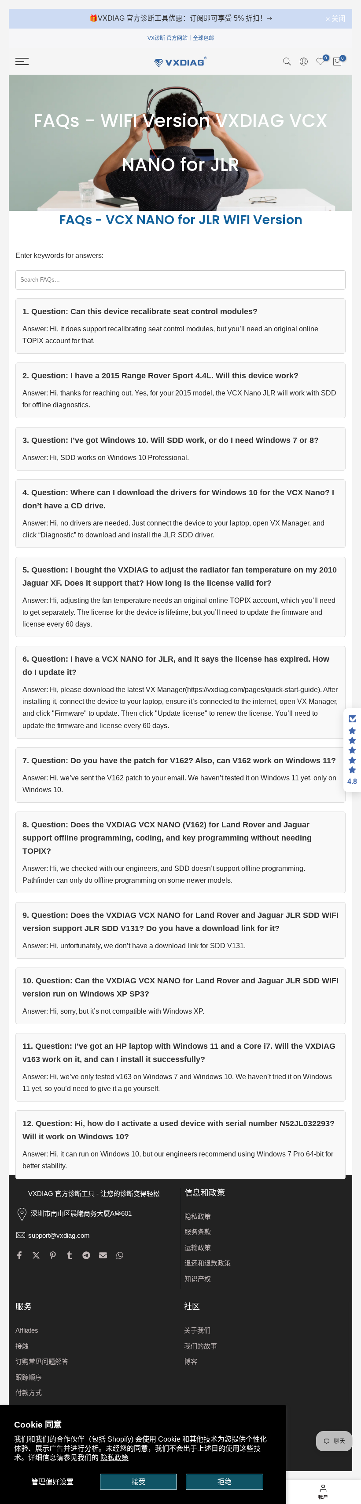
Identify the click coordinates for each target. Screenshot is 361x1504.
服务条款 (197, 1232)
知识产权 (197, 1279)
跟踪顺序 (28, 1377)
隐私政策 (114, 1457)
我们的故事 (200, 1346)
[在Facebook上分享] (19, 1255)
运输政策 (197, 1247)
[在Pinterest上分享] (53, 1255)
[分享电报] (86, 1255)
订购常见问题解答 (41, 1361)
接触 (22, 1346)
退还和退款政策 (207, 1263)
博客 (190, 1361)
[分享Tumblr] (70, 1255)
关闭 (27, 18)
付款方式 (28, 1392)
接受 (139, 1482)
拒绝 (224, 1482)
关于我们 (197, 1330)
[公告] (180, 18)
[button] (352, 750)
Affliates (26, 1330)
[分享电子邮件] (103, 1255)
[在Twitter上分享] (36, 1255)
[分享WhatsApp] (120, 1255)
